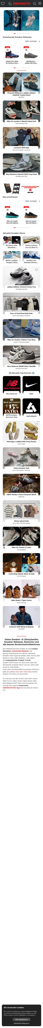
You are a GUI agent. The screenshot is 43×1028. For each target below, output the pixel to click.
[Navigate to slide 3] (20, 33)
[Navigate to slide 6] (28, 33)
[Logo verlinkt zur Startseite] (21, 3)
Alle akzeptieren (21, 1019)
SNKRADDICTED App (11, 688)
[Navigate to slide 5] (25, 33)
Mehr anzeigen (31, 41)
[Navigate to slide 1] (14, 33)
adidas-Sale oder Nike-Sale (20, 672)
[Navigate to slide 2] (17, 33)
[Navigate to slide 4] (23, 33)
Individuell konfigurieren (21, 1023)
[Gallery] (21, 21)
